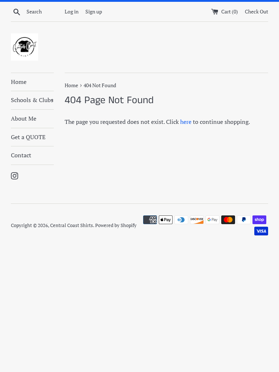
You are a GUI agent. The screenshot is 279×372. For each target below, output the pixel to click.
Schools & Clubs (32, 100)
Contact (21, 155)
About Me (23, 118)
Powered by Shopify (116, 225)
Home (19, 82)
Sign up (93, 11)
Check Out (256, 11)
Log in (71, 11)
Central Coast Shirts (71, 225)
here (185, 122)
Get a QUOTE (28, 137)
